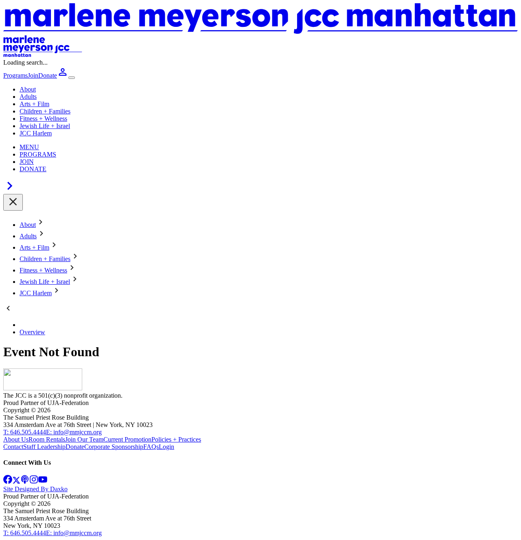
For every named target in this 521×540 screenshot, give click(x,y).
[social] (7, 481)
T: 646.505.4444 (24, 432)
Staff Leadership (44, 446)
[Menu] (71, 77)
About (28, 89)
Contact (13, 446)
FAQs (151, 446)
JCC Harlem (36, 133)
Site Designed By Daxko (35, 489)
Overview (32, 332)
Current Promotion (127, 439)
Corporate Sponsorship (113, 446)
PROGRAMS (38, 154)
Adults (28, 96)
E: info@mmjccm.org (74, 432)
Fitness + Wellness (43, 118)
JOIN (27, 161)
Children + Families (45, 111)
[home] (42, 388)
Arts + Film (34, 103)
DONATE (33, 168)
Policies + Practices (176, 439)
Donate (75, 446)
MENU (29, 147)
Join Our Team (84, 439)
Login (166, 446)
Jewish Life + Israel (45, 125)
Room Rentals (46, 439)
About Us (15, 439)
